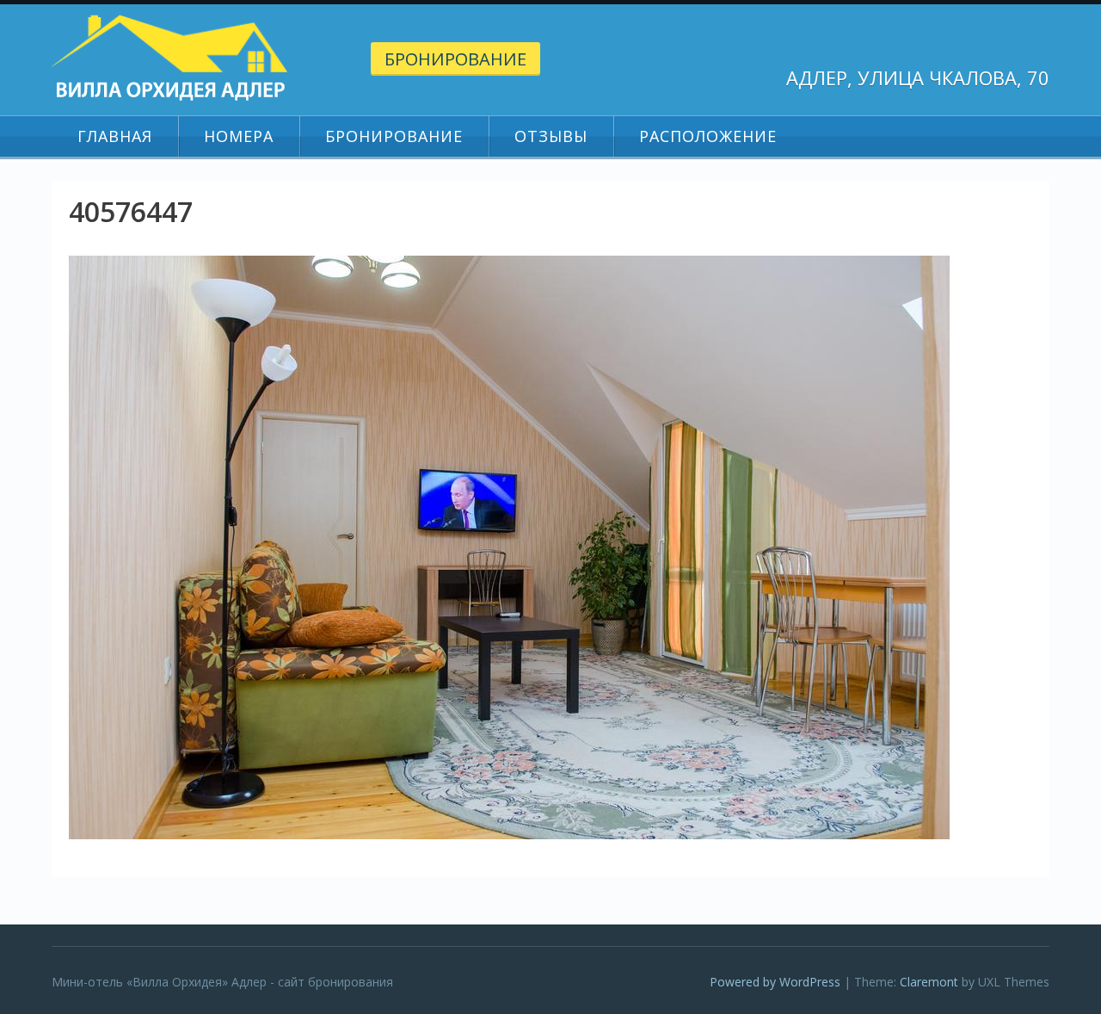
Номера (239, 136)
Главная (114, 136)
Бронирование (455, 59)
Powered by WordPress (775, 982)
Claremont (929, 982)
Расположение (708, 136)
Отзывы (550, 136)
